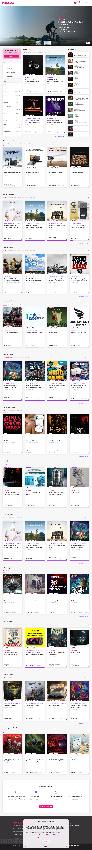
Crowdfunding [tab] (17, 197)
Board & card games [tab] (8, 357)
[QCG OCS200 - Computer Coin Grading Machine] (79, 211)
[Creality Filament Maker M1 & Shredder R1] (12, 157)
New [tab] (12, 464)
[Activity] (79, 3)
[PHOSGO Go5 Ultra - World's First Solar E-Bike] (55, 65)
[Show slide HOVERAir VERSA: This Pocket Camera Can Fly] (39, 43)
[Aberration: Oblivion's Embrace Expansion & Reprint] (12, 371)
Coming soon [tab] (6, 464)
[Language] (75, 3)
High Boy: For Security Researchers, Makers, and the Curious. (55, 122)
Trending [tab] (5, 517)
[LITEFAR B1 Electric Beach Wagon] (57, 211)
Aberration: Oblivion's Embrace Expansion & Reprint (10, 387)
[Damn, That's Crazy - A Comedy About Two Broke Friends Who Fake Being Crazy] (79, 264)
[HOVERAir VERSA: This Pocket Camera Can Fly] (12, 211)
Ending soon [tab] (32, 197)
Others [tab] (28, 357)
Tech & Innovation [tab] (30, 52)
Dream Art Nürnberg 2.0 (78, 332)
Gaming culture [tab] (38, 143)
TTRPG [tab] (16, 357)
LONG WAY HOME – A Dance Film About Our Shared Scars (12, 494)
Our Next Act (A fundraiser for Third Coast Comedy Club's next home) (34, 280)
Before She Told (76, 439)
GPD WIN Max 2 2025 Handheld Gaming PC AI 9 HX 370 (34, 174)
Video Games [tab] (22, 357)
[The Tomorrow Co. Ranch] (12, 317)
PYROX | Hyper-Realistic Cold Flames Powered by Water (32, 122)
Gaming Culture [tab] (48, 52)
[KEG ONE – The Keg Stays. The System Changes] (57, 477)
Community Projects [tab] (28, 143)
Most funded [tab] (12, 517)
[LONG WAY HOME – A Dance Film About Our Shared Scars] (12, 477)
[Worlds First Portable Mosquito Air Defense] (57, 157)
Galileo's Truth (30, 599)
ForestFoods (53, 332)
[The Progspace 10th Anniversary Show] (57, 584)
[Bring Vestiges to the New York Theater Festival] (57, 424)
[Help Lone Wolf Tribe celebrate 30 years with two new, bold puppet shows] (12, 264)
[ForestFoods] (57, 317)
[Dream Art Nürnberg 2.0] (79, 317)
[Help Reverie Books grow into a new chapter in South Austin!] (35, 317)
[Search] (37, 2)
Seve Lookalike (75, 492)
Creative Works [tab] (39, 52)
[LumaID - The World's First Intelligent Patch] (35, 424)
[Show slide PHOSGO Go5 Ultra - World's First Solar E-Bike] (47, 43)
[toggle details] (43, 93)
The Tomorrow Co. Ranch (11, 332)
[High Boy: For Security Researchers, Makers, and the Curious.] (55, 106)
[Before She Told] (79, 424)
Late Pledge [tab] (25, 197)
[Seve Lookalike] (79, 477)
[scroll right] (89, 43)
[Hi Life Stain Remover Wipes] (35, 477)
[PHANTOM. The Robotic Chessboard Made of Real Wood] (79, 157)
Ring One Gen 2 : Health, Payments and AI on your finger (32, 81)
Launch (11, 56)
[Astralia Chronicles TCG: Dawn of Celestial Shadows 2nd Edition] (79, 371)
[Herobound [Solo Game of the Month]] (57, 371)
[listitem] (12, 84)
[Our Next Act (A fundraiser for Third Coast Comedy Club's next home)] (35, 264)
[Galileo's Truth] (35, 584)
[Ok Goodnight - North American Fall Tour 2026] (57, 264)
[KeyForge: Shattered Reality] (79, 584)
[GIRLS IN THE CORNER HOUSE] (12, 424)
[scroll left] (87, 43)
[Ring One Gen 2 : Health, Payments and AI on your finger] (33, 65)
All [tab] (24, 52)
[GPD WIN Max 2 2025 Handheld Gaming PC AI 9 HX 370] (35, 157)
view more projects (59, 136)
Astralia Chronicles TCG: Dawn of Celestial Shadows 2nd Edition (78, 387)
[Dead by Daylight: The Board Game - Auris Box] (35, 371)
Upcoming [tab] (10, 197)
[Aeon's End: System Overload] (12, 584)
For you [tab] (5, 197)
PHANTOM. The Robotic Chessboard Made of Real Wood (79, 174)
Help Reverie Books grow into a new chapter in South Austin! (34, 334)
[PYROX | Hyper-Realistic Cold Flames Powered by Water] (33, 106)
